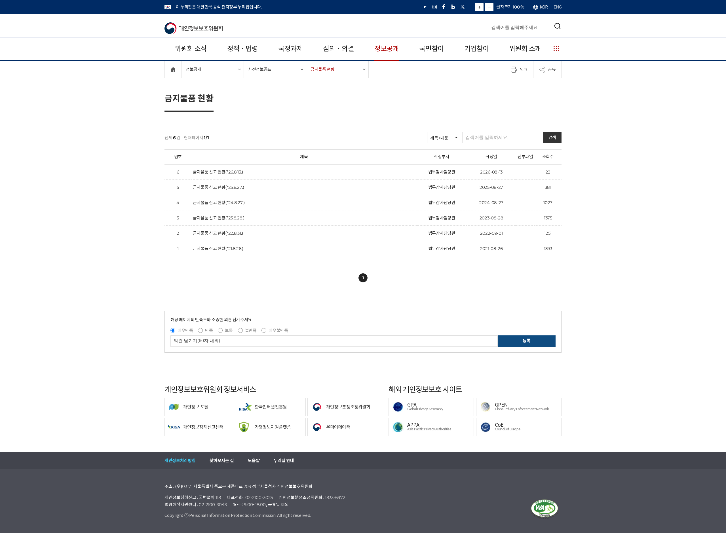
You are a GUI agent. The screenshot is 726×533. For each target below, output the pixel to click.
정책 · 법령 (242, 48)
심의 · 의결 (338, 48)
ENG (558, 7)
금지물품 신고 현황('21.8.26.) (218, 248)
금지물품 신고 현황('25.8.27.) (218, 187)
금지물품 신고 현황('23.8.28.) (218, 218)
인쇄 (524, 69)
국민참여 (431, 48)
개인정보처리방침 (179, 460)
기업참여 (476, 48)
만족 (209, 330)
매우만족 (185, 330)
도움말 (253, 460)
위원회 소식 (191, 48)
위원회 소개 (525, 48)
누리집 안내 (284, 460)
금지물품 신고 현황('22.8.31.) (218, 233)
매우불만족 (278, 330)
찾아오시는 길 (222, 460)
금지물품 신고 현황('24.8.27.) (219, 202)
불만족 (251, 330)
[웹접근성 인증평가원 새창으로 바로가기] (544, 509)
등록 (526, 340)
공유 (552, 69)
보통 (229, 330)
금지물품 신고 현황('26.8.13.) (218, 172)
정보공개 (386, 48)
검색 (552, 137)
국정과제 (290, 48)
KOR (544, 7)
